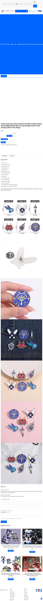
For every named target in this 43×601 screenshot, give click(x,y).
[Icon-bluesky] (41, 591)
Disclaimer (26, 595)
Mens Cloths (12, 596)
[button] (17, 4)
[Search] (26, 11)
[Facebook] (36, 589)
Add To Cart (11, 550)
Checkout (25, 592)
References (26, 599)
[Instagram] (39, 589)
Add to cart (9, 135)
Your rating (2, 499)
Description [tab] (4, 155)
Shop (11, 590)
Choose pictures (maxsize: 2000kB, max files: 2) (7, 510)
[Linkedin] (41, 589)
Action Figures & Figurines (11, 144)
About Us (25, 589)
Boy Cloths (12, 599)
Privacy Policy (26, 598)
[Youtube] (39, 591)
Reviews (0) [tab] (12, 155)
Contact (25, 593)
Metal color (14, 133)
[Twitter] (36, 591)
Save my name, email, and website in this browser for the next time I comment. (12, 518)
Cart (24, 590)
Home (11, 589)
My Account (26, 596)
